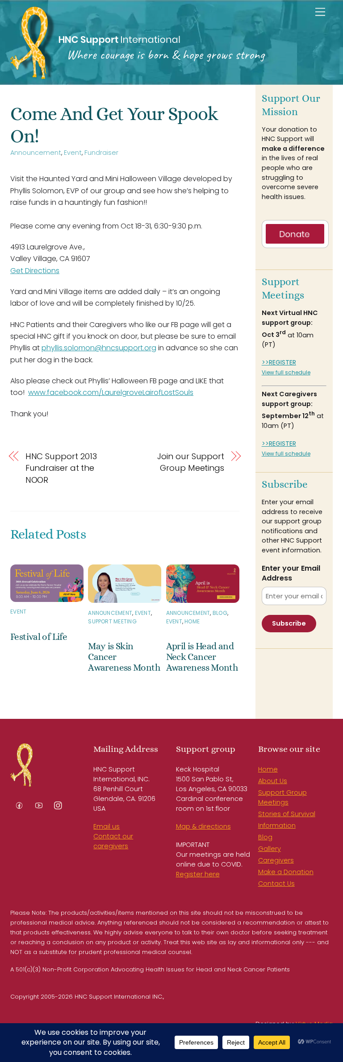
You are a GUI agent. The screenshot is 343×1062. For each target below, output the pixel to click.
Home (192, 621)
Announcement (35, 152)
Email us (106, 826)
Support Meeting (112, 621)
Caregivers (276, 860)
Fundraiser (101, 152)
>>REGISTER (279, 362)
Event (73, 152)
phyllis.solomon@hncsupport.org (99, 348)
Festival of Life (38, 636)
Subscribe (289, 623)
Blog (220, 613)
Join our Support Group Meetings (190, 462)
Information (277, 825)
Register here (198, 874)
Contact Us (276, 883)
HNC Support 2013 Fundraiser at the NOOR (61, 468)
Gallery (269, 848)
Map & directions (203, 826)
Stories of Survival (286, 813)
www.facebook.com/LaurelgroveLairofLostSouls (110, 392)
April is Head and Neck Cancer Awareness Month (202, 657)
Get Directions (34, 271)
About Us (272, 780)
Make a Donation (286, 871)
